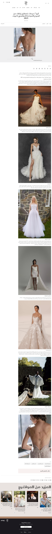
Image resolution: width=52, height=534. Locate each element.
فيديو (17, 7)
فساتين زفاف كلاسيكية (47, 463)
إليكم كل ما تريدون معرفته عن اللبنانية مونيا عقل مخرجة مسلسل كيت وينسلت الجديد (32, 504)
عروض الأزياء (35, 7)
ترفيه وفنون (27, 7)
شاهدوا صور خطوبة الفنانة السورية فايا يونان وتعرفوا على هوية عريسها (20, 510)
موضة (39, 7)
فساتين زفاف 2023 (27, 463)
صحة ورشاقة (49, 512)
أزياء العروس (43, 23)
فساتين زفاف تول (34, 463)
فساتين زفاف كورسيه (40, 463)
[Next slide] (17, 58)
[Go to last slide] (32, 58)
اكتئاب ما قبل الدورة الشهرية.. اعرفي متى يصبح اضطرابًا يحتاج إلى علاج (46, 510)
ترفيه (37, 507)
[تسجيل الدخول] (46, 3)
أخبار (20, 7)
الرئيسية (50, 23)
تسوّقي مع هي (13, 7)
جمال (31, 7)
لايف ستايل (23, 7)
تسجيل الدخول (26, 526)
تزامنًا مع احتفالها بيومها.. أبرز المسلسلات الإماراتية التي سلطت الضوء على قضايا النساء (6, 505)
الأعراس (47, 23)
